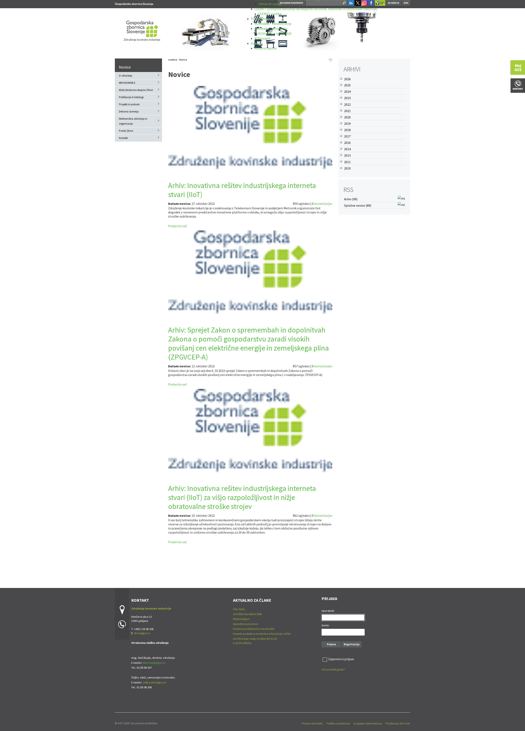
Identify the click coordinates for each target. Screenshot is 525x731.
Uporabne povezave (245, 624)
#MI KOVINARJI (127, 83)
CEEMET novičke (269, 14)
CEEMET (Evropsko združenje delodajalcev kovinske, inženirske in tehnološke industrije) (316, 9)
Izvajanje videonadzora (368, 723)
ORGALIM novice (269, 4)
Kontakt (257, 43)
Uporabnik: (328, 611)
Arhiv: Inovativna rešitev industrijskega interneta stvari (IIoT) (242, 190)
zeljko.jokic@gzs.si (154, 682)
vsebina (172, 59)
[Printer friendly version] (330, 59)
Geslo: (325, 625)
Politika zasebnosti (338, 723)
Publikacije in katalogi (131, 97)
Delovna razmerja (129, 111)
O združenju (125, 75)
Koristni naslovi (266, 48)
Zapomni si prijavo (341, 659)
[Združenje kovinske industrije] (134, 3)
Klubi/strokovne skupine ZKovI (136, 90)
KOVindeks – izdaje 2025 (274, 33)
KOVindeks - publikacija (271, 28)
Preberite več (177, 226)
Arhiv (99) (350, 199)
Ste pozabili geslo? (333, 669)
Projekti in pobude (129, 104)
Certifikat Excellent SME (247, 614)
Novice (125, 67)
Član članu (239, 609)
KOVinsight (262, 38)
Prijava (331, 644)
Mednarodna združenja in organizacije (133, 121)
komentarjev (323, 204)
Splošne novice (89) (357, 205)
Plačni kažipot (241, 619)
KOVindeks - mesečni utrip (273, 24)
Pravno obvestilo (312, 723)
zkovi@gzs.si (142, 633)
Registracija (352, 644)
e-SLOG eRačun (242, 643)
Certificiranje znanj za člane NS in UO (255, 638)
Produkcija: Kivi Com (398, 723)
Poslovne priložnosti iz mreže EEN (253, 629)
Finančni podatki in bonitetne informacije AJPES (262, 634)
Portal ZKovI (260, 19)
